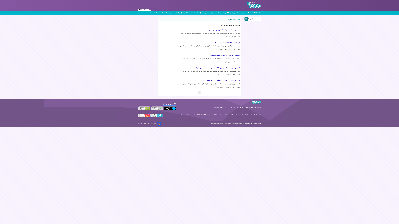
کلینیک (161, 12)
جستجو (237, 115)
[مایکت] (170, 108)
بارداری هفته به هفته (246, 115)
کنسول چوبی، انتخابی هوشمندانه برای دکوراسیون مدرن (224, 30)
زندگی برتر (186, 115)
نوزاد (212, 12)
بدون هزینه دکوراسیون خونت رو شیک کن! (227, 43)
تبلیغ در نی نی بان (195, 115)
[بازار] (144, 108)
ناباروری (235, 12)
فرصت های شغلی (215, 115)
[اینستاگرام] (144, 117)
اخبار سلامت (169, 12)
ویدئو (178, 12)
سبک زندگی (187, 12)
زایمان (219, 12)
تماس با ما (224, 115)
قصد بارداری (245, 12)
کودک (205, 12)
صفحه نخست (256, 12)
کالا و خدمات (153, 12)
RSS (181, 115)
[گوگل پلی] (157, 108)
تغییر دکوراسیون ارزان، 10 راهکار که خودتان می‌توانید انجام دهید (221, 81)
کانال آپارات (205, 115)
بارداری (227, 12)
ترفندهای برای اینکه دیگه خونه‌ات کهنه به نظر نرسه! (225, 55)
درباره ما (231, 115)
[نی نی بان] (254, 5)
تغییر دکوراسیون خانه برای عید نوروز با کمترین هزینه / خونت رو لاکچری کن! (218, 68)
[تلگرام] (156, 117)
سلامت (197, 12)
